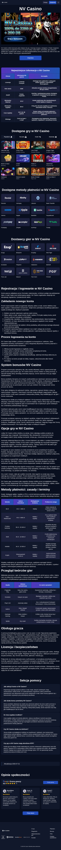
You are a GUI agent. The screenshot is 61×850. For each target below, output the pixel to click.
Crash (36, 136)
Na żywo (21, 136)
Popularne (7, 136)
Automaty (51, 136)
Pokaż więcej (30, 813)
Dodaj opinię (50, 782)
